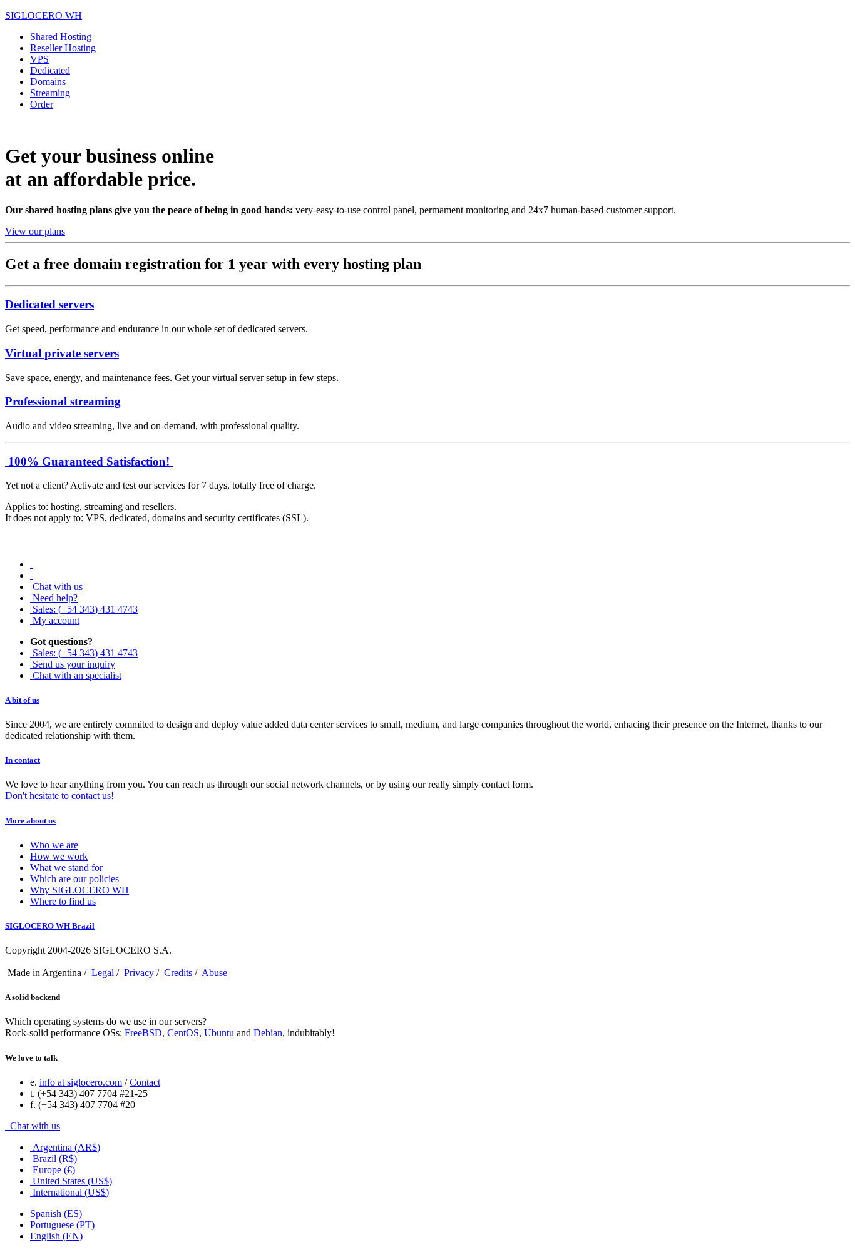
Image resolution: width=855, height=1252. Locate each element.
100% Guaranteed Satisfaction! (89, 461)
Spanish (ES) (56, 1213)
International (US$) (71, 1192)
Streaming (50, 93)
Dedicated (50, 70)
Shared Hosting (60, 36)
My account (56, 620)
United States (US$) (72, 1181)
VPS (39, 59)
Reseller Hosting (63, 48)
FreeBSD (143, 1032)
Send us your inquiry (74, 664)
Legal (102, 972)
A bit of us (22, 700)
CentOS (183, 1032)
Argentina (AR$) (66, 1147)
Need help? (55, 598)
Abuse (214, 972)
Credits (178, 972)
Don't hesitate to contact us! (59, 795)
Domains (48, 81)
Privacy (139, 972)
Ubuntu (219, 1032)
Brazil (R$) (55, 1158)
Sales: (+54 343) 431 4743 (85, 609)
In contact (22, 760)
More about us (30, 820)
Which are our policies (74, 878)
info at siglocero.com (80, 1082)
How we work (59, 856)
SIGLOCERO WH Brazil (50, 925)
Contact (145, 1082)
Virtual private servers (62, 353)
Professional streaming (63, 401)
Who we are (54, 845)
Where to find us (63, 901)
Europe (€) (54, 1169)
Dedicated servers (49, 304)
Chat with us (58, 586)
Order (41, 104)
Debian (267, 1032)
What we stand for (66, 867)
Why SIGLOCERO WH (79, 890)
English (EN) (56, 1236)
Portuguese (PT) (62, 1224)
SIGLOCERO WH (43, 15)
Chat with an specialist (77, 675)
